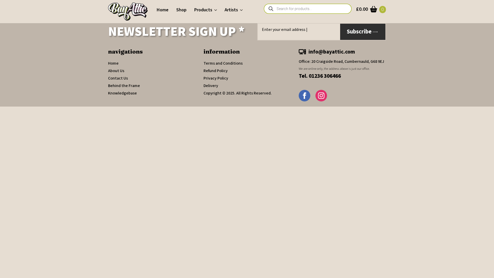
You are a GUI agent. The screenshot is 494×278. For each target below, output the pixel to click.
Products (203, 10)
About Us (116, 71)
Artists (231, 10)
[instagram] (321, 95)
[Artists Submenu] (242, 10)
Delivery (211, 86)
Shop (181, 10)
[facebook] (304, 95)
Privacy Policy (216, 78)
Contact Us (118, 78)
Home (163, 10)
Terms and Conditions (223, 63)
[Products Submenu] (216, 10)
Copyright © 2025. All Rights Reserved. (238, 93)
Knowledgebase (122, 93)
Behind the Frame (124, 86)
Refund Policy (216, 71)
